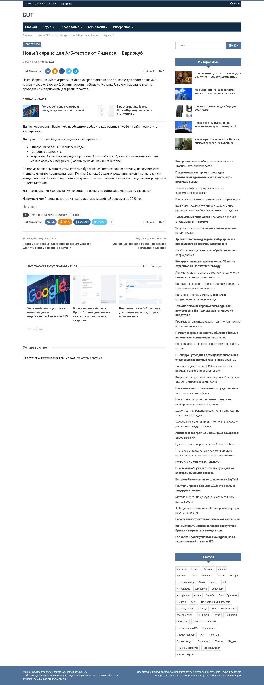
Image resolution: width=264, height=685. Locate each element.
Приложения (209, 628)
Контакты (67, 3)
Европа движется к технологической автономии (207, 519)
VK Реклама (183, 588)
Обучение (182, 621)
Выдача (181, 602)
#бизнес (181, 569)
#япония (206, 575)
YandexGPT (218, 588)
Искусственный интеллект (215, 602)
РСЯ (202, 634)
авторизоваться (91, 357)
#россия (181, 575)
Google (234, 575)
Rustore (214, 582)
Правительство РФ (187, 628)
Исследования (185, 608)
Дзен (193, 602)
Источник (29, 206)
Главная (31, 27)
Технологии (96, 27)
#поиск (222, 569)
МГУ (214, 608)
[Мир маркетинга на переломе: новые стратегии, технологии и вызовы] (183, 94)
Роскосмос (204, 641)
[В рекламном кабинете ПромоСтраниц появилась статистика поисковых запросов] (106, 111)
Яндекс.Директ (211, 648)
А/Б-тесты (49, 215)
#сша (194, 575)
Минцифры (203, 615)
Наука (46, 27)
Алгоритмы (183, 595)
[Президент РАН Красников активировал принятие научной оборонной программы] (183, 127)
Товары (219, 641)
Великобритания (228, 595)
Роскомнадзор (185, 641)
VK (224, 582)
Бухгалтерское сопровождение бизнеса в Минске (207, 444)
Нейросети (231, 615)
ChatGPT (220, 575)
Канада (202, 608)
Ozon (202, 582)
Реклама (214, 634)
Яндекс (75, 215)
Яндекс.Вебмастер (187, 648)
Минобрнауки (184, 615)
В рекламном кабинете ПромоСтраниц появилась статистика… (134, 110)
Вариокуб (62, 215)
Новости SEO (32, 44)
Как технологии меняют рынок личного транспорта (208, 199)
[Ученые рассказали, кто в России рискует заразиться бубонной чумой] (183, 144)
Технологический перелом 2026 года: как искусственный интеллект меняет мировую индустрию (204, 310)
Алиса (197, 595)
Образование (69, 27)
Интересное (122, 27)
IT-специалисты (185, 582)
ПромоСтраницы (186, 634)
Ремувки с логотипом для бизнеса (197, 461)
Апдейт (210, 595)
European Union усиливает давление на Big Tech (206, 479)
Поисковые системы (204, 621)
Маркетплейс (228, 608)
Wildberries (201, 588)
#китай (195, 569)
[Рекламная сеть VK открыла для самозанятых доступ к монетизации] (140, 289)
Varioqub (36, 215)
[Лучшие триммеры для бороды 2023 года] (183, 111)
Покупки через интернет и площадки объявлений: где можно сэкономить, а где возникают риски (203, 177)
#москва (208, 569)
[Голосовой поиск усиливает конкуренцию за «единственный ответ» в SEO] (31, 111)
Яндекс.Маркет (185, 654)
